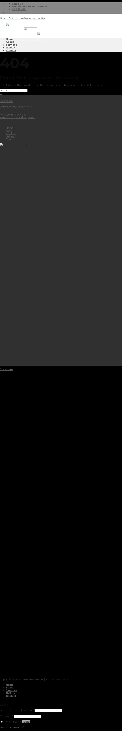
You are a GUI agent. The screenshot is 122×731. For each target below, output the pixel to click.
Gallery (10, 47)
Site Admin (6, 369)
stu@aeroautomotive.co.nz (16, 106)
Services (11, 44)
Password (6, 716)
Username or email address (17, 710)
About (10, 42)
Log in (26, 722)
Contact (11, 50)
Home (10, 39)
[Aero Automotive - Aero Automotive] (23, 18)
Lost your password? (12, 727)
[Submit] (1, 94)
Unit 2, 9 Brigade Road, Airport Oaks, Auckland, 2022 (17, 116)
